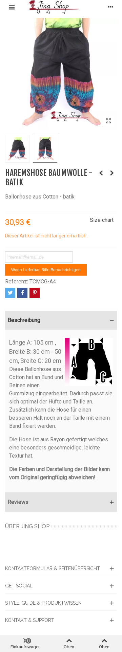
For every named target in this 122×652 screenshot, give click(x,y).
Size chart (102, 220)
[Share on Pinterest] (34, 293)
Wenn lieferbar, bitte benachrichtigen (46, 269)
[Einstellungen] (110, 6)
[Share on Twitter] (10, 293)
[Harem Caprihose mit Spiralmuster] (112, 173)
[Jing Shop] (61, 7)
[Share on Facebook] (22, 293)
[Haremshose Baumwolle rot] (101, 173)
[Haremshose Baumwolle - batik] (108, 121)
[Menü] (11, 6)
